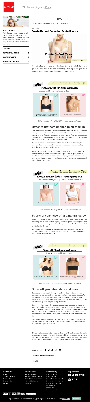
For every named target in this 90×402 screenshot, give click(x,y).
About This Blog (9, 30)
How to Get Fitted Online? (54, 379)
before (79, 66)
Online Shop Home (52, 374)
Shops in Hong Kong (52, 390)
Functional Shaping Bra (53, 383)
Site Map (5, 383)
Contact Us (28, 383)
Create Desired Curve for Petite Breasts (55, 23)
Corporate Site (7, 381)
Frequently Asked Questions (33, 376)
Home (34, 23)
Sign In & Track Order (31, 374)
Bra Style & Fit (50, 385)
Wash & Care (50, 388)
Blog (39, 23)
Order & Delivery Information (34, 379)
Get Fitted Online (51, 376)
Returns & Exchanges (31, 381)
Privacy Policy (7, 379)
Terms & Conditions (9, 376)
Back (35, 361)
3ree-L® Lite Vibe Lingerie (54, 381)
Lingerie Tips (49, 355)
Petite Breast (39, 355)
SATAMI (5, 374)
